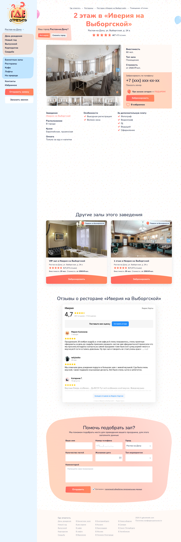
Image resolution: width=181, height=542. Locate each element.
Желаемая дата (103, 453)
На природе (11, 75)
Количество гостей (75, 453)
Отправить (78, 489)
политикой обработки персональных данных (123, 489)
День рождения (13, 36)
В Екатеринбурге (102, 521)
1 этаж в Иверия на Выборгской (131, 261)
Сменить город (59, 35)
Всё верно (44, 35)
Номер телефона (103, 440)
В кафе (79, 528)
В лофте (79, 531)
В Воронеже (81, 535)
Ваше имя (70, 440)
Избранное (11, 85)
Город (128, 440)
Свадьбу (61, 535)
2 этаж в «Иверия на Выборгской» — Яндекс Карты (109, 401)
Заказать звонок (19, 99)
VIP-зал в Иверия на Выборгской (67, 261)
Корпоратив (11, 48)
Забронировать (140, 98)
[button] (49, 70)
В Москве (99, 531)
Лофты (9, 71)
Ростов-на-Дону (13, 29)
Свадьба (9, 52)
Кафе (8, 67)
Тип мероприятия (134, 453)
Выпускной (11, 44)
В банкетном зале (83, 521)
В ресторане (81, 525)
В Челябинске (124, 531)
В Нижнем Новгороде (104, 535)
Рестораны (11, 63)
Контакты (10, 81)
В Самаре (122, 525)
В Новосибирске (125, 521)
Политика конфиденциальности (148, 520)
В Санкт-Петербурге (126, 528)
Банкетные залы (14, 60)
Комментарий (72, 465)
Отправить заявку (19, 92)
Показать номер (133, 85)
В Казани (99, 525)
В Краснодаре (101, 528)
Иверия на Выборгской (58, 116)
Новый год (11, 40)
